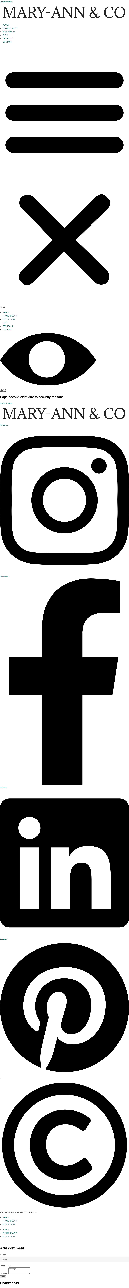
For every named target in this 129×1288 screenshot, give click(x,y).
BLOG (5, 35)
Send (3, 1277)
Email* (2, 1266)
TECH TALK (8, 38)
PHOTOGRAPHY (10, 28)
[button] (64, 177)
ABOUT (6, 25)
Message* (4, 1273)
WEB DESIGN (9, 32)
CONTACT (7, 42)
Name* (3, 1255)
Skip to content (6, 2)
